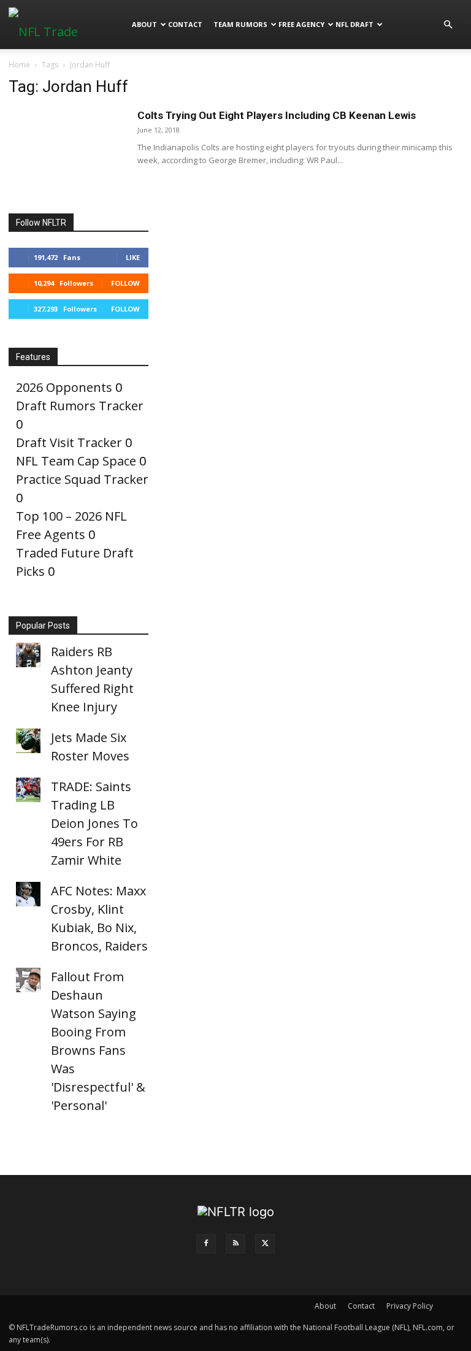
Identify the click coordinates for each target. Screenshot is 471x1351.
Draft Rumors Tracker (80, 405)
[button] (447, 23)
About (144, 24)
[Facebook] (206, 1243)
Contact (185, 24)
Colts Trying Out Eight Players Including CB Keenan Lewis (276, 115)
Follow (125, 283)
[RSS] (235, 1243)
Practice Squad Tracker (82, 479)
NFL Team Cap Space (76, 461)
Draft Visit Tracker (69, 442)
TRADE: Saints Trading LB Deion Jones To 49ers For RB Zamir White (94, 823)
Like (133, 257)
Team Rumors (240, 24)
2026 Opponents (64, 387)
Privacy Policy (409, 1306)
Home (19, 64)
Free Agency (301, 24)
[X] (265, 1243)
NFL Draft (354, 24)
